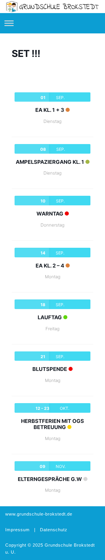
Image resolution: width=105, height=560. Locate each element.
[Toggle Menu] (9, 23)
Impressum (17, 529)
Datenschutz (53, 529)
